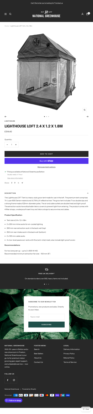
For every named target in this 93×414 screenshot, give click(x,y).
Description (10, 193)
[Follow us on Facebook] (8, 380)
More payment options (46, 167)
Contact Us (38, 362)
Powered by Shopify (29, 389)
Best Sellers (38, 353)
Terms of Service (70, 362)
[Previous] (5, 116)
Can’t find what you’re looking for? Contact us (47, 3)
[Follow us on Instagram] (14, 380)
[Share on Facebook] (11, 183)
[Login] (82, 14)
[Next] (87, 116)
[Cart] (87, 14)
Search (36, 349)
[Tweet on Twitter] (18, 183)
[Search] (10, 14)
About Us (37, 358)
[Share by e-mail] (22, 183)
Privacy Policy (69, 353)
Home (7, 26)
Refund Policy (69, 358)
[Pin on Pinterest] (14, 183)
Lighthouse (10, 121)
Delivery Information (72, 349)
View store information (15, 178)
